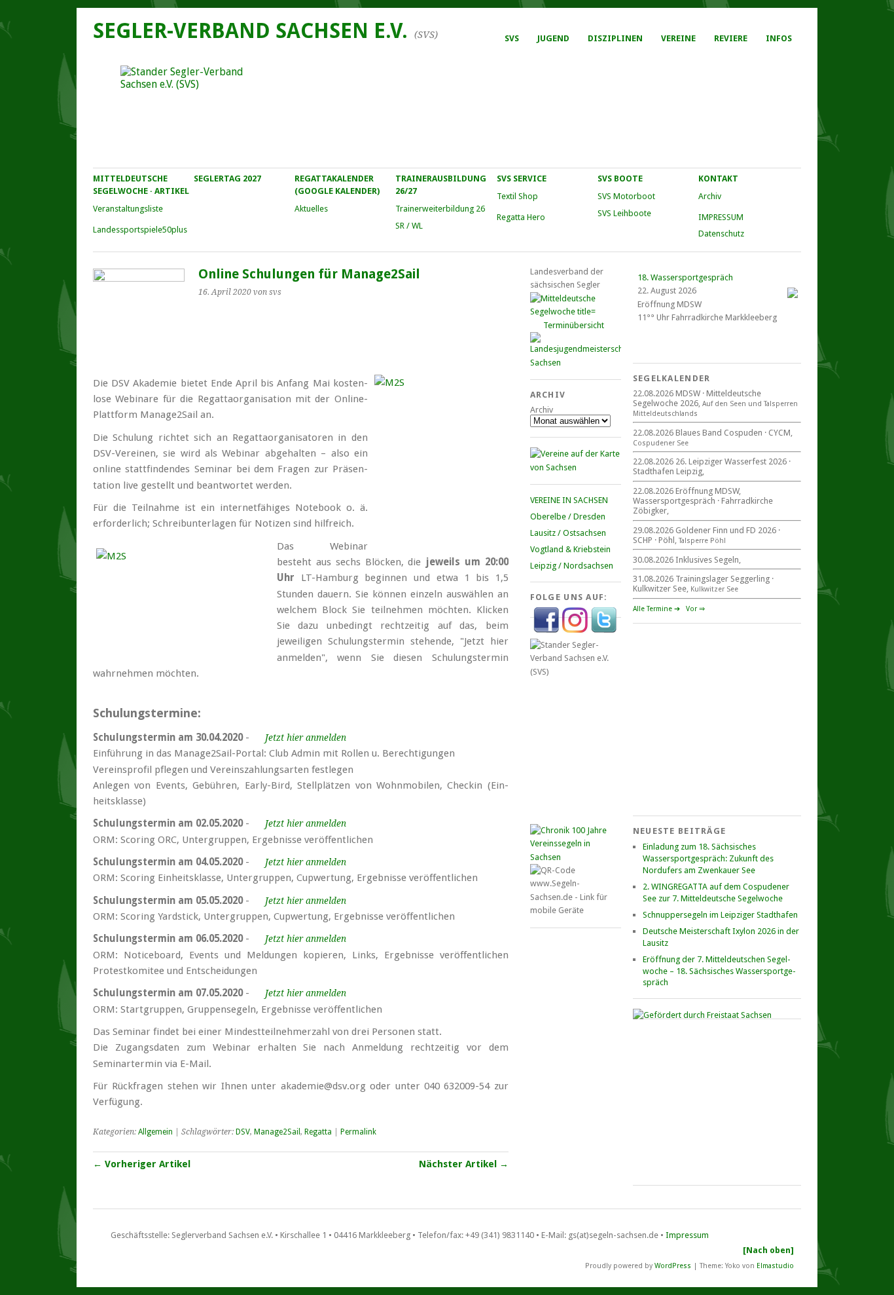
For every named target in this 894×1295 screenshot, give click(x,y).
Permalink (358, 1131)
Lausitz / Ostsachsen (568, 533)
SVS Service (521, 178)
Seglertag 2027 (227, 178)
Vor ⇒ (695, 609)
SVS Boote (620, 178)
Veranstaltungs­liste (128, 209)
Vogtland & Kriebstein (570, 549)
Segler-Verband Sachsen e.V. (250, 30)
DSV (243, 1131)
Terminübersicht (573, 325)
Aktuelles (311, 209)
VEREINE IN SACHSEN (569, 500)
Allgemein (155, 1131)
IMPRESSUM (720, 217)
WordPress (672, 1265)
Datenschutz (721, 233)
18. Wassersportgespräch (685, 277)
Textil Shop (517, 196)
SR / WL (409, 226)
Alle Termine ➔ (656, 609)
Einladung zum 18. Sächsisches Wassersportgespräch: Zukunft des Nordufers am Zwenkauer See (708, 858)
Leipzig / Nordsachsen (571, 566)
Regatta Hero (521, 217)
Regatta (318, 1131)
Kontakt (718, 178)
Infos (779, 38)
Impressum (687, 1235)
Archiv (709, 196)
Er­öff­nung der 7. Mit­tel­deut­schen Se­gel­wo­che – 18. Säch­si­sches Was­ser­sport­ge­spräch (719, 971)
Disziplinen (615, 38)
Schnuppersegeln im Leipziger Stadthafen (720, 915)
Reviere (730, 38)
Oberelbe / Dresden (567, 516)
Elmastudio (775, 1265)
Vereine (678, 38)
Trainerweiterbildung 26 (440, 209)
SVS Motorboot (626, 196)
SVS (512, 38)
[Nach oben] (768, 1250)
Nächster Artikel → (464, 1164)
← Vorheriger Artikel (141, 1164)
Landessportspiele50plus (140, 230)
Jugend (553, 38)
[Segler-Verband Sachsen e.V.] (446, 109)
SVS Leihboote (624, 213)
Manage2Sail (277, 1131)
